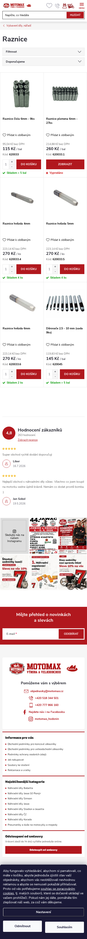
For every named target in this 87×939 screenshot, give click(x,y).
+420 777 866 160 (46, 705)
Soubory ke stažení (18, 764)
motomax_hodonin (47, 719)
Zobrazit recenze (28, 440)
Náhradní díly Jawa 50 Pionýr (24, 793)
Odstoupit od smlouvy (43, 849)
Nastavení (43, 912)
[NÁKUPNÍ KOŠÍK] (73, 5)
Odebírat (71, 634)
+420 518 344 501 (46, 698)
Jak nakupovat (16, 759)
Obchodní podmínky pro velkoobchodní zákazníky (35, 749)
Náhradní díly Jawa (18, 803)
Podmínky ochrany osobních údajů (27, 754)
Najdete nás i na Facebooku (47, 712)
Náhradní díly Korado (20, 819)
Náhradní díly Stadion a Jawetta (26, 809)
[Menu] (81, 5)
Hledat (75, 15)
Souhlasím (64, 927)
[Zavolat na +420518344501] (57, 5)
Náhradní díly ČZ (17, 814)
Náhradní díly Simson (20, 798)
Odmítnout (23, 926)
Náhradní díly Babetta (20, 788)
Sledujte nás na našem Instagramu (14, 538)
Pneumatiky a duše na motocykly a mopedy (32, 824)
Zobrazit (65, 164)
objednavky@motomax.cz (46, 691)
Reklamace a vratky (19, 770)
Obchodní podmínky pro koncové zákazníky (32, 743)
